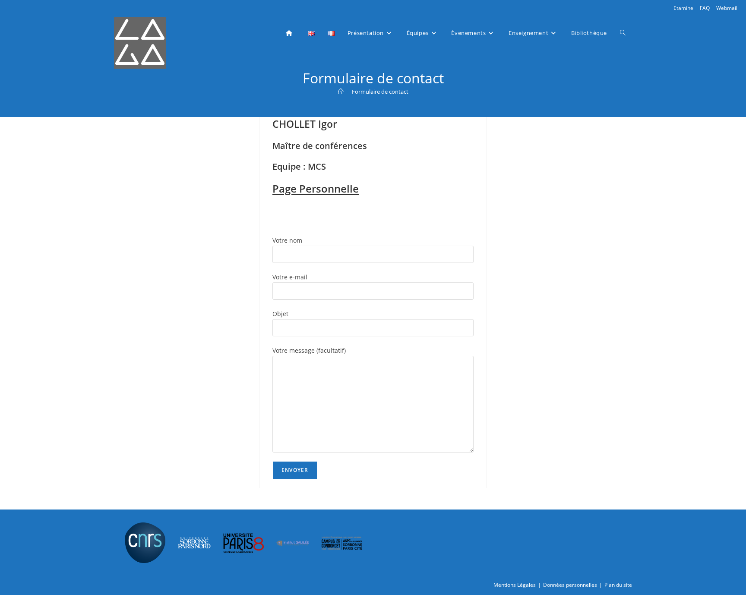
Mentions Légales (514, 585)
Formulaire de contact (380, 91)
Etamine (683, 8)
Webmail (726, 8)
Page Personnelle (315, 188)
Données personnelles (570, 585)
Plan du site (618, 585)
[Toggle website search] (622, 33)
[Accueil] (341, 91)
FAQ (705, 8)
